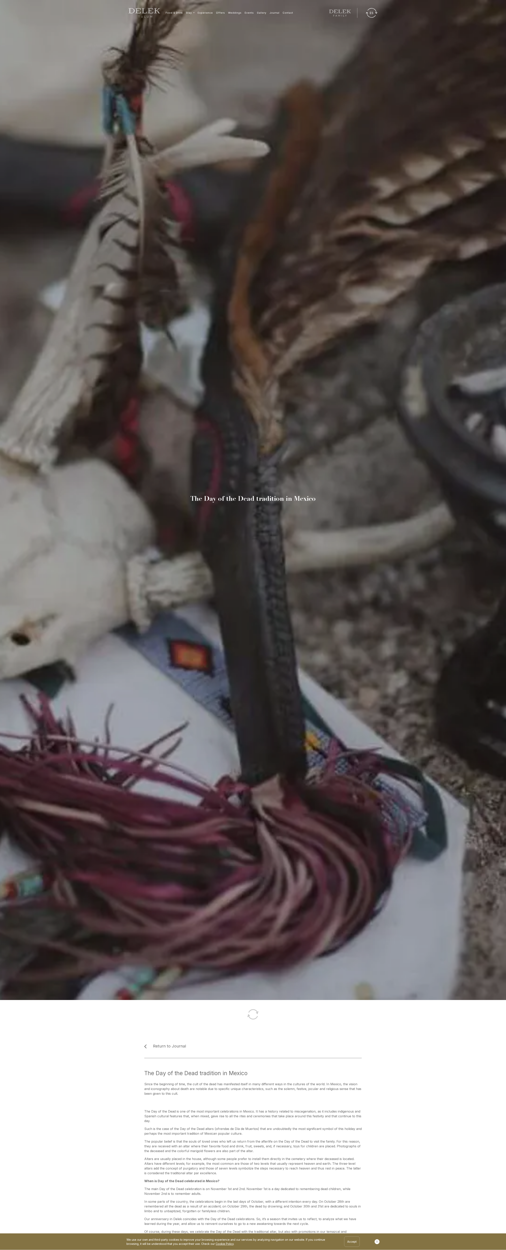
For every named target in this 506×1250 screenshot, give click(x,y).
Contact (288, 12)
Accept (352, 1241)
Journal (274, 12)
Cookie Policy (225, 1243)
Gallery (261, 12)
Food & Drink (174, 12)
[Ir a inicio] (144, 13)
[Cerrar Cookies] (377, 1241)
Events (249, 12)
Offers (220, 12)
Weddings (235, 12)
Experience (205, 12)
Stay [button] (189, 12)
